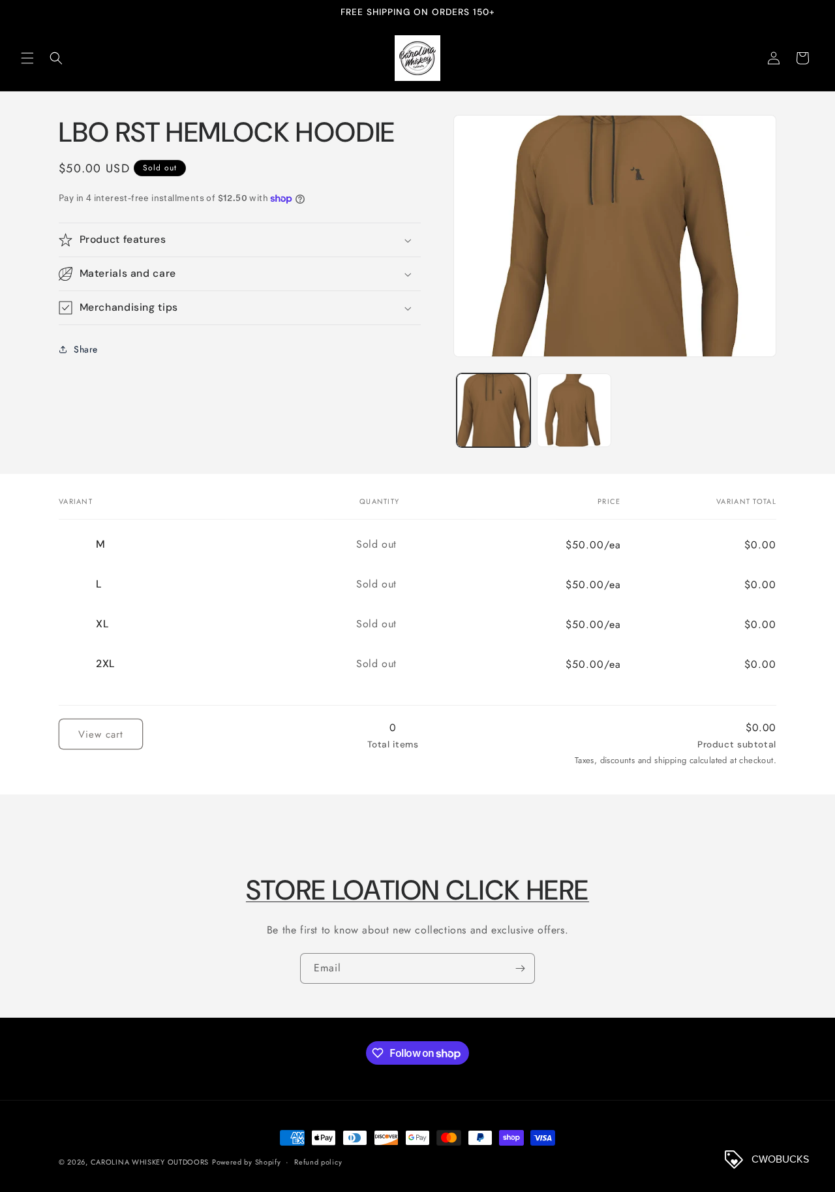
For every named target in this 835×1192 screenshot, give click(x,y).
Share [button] (86, 349)
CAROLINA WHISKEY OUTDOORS (150, 1162)
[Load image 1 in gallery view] (493, 410)
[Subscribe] (520, 968)
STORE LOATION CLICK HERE (417, 890)
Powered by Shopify (246, 1162)
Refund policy (318, 1162)
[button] (27, 58)
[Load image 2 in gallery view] (574, 410)
